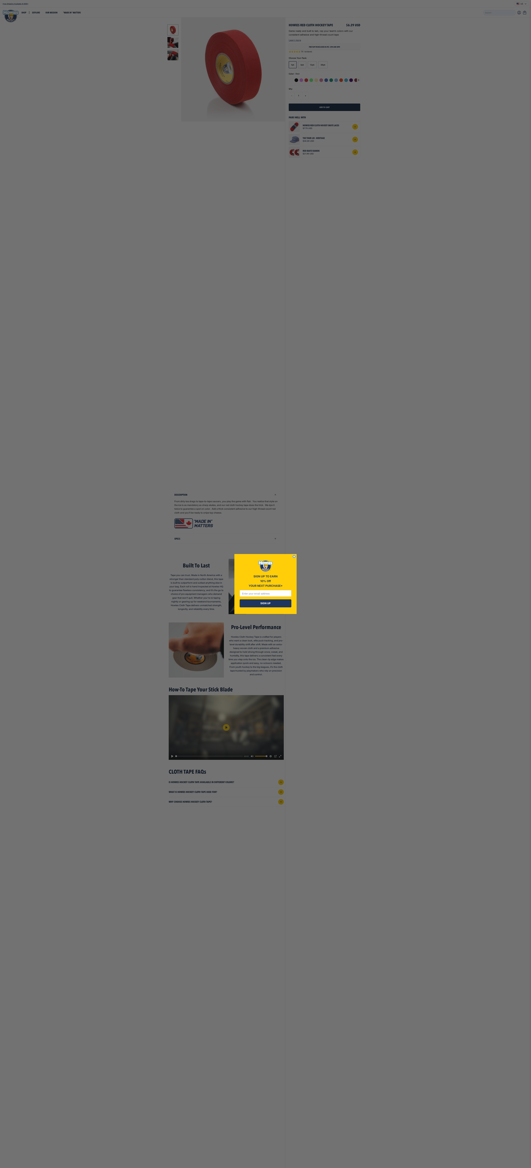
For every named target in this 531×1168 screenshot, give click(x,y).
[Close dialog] (294, 556)
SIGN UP (265, 603)
